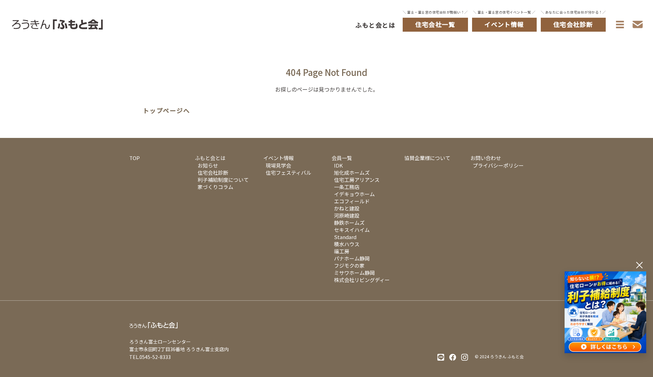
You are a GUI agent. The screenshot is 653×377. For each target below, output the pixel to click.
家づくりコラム (215, 186)
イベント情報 (278, 157)
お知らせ (208, 165)
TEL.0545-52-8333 (150, 357)
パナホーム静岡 (352, 258)
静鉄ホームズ (349, 222)
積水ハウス (346, 244)
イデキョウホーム (354, 194)
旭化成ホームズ (352, 172)
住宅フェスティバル (288, 172)
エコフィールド (352, 201)
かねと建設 (346, 208)
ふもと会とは (375, 24)
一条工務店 (346, 186)
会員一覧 (342, 157)
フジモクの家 (349, 265)
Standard (345, 236)
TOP (134, 157)
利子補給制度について (223, 179)
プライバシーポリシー (498, 165)
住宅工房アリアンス (357, 179)
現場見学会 (278, 165)
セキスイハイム (352, 229)
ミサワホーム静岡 (354, 272)
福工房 (341, 251)
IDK (338, 165)
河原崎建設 (346, 215)
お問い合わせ (485, 157)
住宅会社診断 (213, 172)
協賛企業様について (427, 157)
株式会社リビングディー (362, 279)
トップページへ (166, 110)
